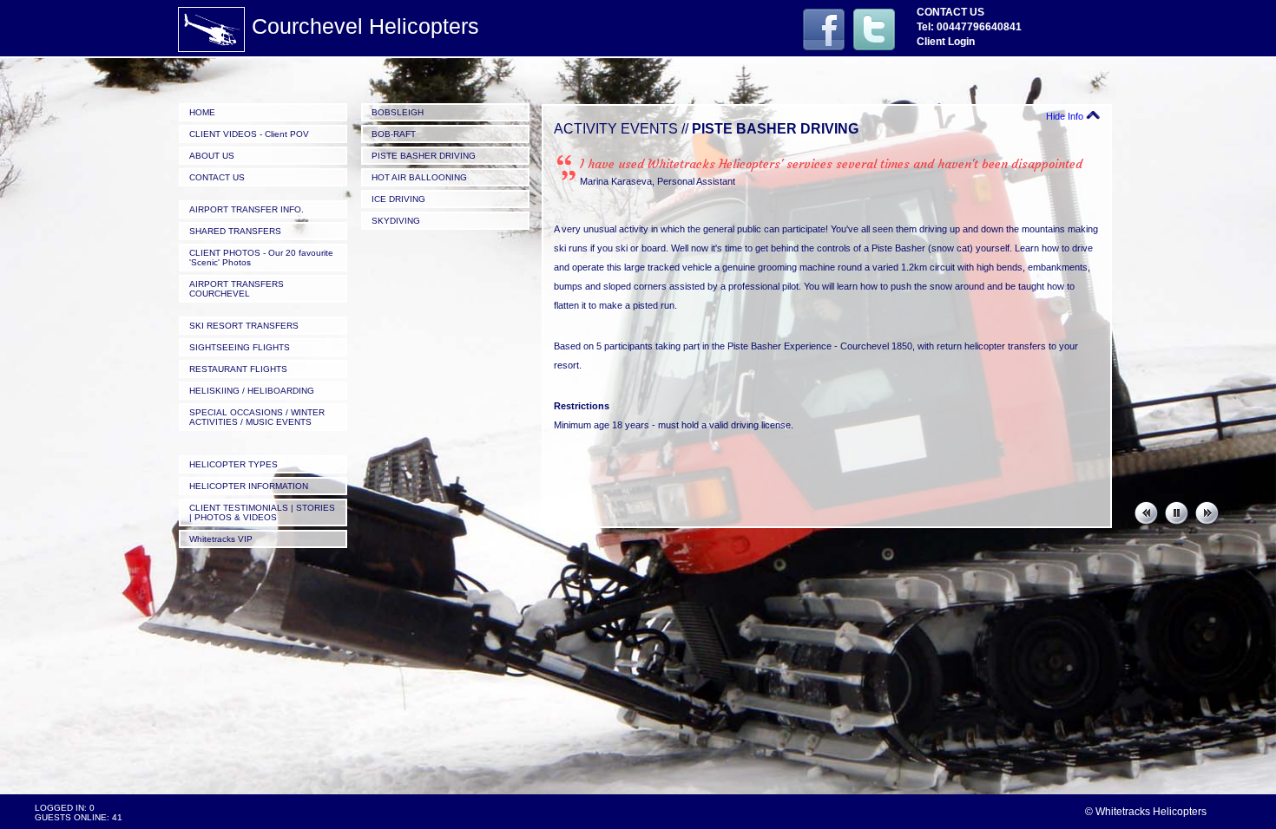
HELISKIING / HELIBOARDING (251, 390)
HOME (202, 112)
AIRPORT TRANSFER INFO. (246, 209)
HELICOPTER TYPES (233, 464)
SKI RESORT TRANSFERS (244, 325)
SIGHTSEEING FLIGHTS (239, 347)
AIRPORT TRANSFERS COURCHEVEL (236, 288)
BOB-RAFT (394, 134)
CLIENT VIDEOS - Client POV (249, 134)
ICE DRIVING (398, 199)
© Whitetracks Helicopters (1146, 812)
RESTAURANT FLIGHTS (238, 369)
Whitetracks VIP (221, 539)
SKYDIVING (396, 220)
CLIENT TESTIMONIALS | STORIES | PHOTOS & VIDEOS (262, 512)
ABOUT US (211, 155)
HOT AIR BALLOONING (419, 177)
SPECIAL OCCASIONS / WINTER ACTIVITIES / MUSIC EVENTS (257, 417)
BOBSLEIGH (398, 112)
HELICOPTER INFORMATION (248, 486)
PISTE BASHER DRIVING (424, 155)
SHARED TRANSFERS (235, 231)
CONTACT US (217, 177)
